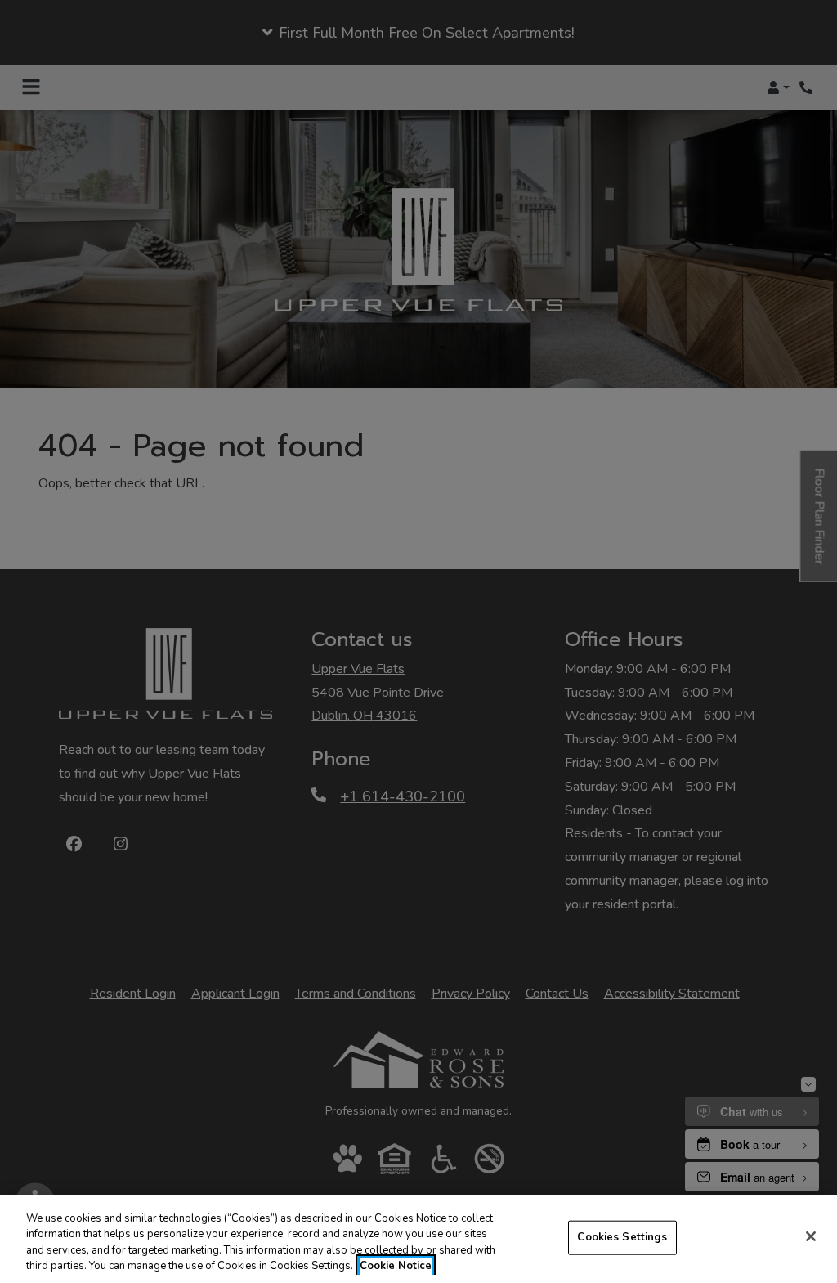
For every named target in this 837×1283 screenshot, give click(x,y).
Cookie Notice (396, 1265)
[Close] (811, 1236)
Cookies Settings (622, 1237)
